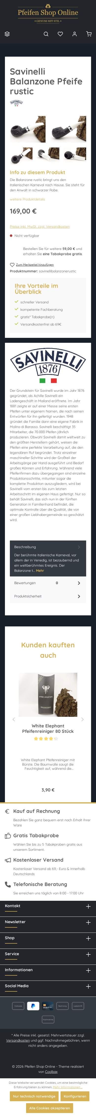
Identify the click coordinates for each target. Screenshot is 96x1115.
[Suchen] (46, 34)
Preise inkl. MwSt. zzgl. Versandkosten (40, 226)
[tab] (48, 558)
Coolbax (51, 1071)
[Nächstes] (82, 719)
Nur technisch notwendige (34, 1096)
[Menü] (7, 34)
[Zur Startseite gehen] (48, 14)
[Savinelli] (48, 103)
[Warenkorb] (89, 34)
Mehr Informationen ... (67, 1087)
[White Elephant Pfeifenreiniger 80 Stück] (48, 695)
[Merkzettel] (60, 34)
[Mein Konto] (74, 34)
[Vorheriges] (13, 719)
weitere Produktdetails (27, 199)
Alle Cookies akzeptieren (49, 1108)
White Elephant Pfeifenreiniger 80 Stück (48, 728)
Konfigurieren (75, 1096)
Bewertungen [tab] (36, 583)
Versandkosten (18, 1040)
